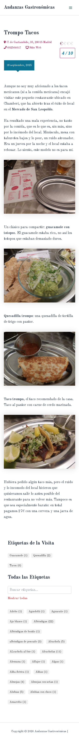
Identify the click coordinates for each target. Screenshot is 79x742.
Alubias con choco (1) (43, 692)
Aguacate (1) (59, 611)
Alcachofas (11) (51, 651)
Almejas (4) (17, 682)
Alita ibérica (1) (19, 672)
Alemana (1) (17, 661)
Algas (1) (57, 661)
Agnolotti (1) (36, 611)
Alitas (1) (41, 672)
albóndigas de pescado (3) (25, 641)
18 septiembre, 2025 (19, 65)
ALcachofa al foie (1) (22, 651)
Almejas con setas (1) (44, 682)
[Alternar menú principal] (70, 7)
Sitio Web (35, 47)
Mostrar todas (17, 598)
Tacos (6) (15, 565)
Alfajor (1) (38, 661)
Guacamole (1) (18, 555)
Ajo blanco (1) (18, 621)
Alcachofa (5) (56, 641)
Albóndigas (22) (43, 621)
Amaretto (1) (18, 702)
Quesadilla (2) (41, 555)
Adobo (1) (16, 611)
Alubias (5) (16, 692)
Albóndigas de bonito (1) (25, 631)
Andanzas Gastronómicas (29, 7)
